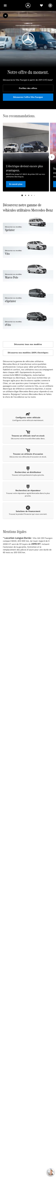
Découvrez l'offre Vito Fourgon (28, 97)
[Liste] (41, 5)
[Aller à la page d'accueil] (28, 5)
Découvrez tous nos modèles (28, 344)
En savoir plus (16, 184)
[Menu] (5, 5)
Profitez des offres (28, 88)
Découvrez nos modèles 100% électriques (28, 352)
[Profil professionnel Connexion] (50, 5)
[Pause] (5, 15)
